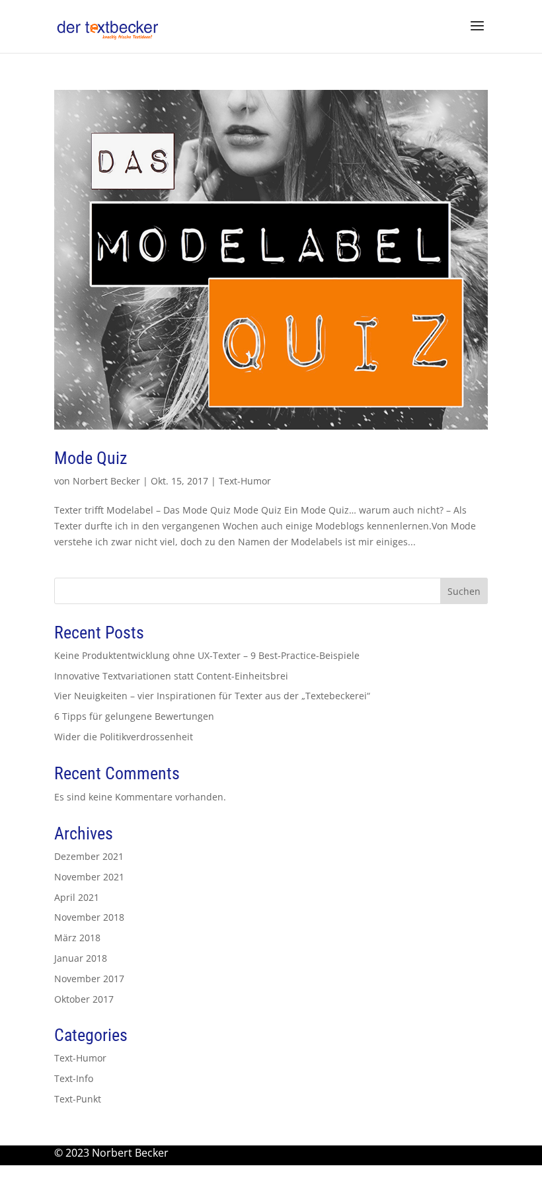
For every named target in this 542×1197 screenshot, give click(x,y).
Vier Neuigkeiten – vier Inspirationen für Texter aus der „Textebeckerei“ (212, 695)
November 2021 (89, 876)
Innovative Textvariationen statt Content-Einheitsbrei (171, 676)
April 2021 (76, 897)
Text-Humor (245, 481)
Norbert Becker (106, 481)
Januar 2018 (80, 958)
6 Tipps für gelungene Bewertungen (134, 716)
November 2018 (89, 917)
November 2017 (89, 978)
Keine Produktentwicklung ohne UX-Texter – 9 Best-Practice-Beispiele (207, 655)
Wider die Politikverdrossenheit (123, 736)
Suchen (464, 591)
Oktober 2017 (84, 999)
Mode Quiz (90, 458)
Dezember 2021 (89, 856)
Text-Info (73, 1078)
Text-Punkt (77, 1099)
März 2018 (77, 937)
